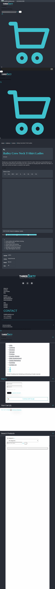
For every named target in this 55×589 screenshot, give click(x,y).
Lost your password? (20, 389)
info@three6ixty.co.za (9, 1)
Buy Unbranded (27, 220)
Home (2, 143)
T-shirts (13, 143)
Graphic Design (7, 297)
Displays (6, 305)
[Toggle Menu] (52, 69)
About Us (6, 288)
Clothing (8, 143)
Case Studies (7, 291)
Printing (5, 295)
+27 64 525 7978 (20, 1)
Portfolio (6, 289)
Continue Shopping (16, 409)
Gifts (5, 302)
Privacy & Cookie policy (7, 326)
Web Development (8, 298)
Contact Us (13, 365)
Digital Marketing (8, 300)
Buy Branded (24, 224)
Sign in (9, 393)
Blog (5, 292)
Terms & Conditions (7, 325)
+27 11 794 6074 (7, 316)
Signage (6, 307)
